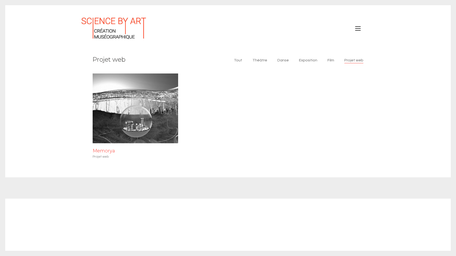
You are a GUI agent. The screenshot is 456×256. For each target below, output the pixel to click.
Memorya (104, 150)
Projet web (353, 60)
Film (331, 60)
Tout (238, 60)
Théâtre (259, 60)
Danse (283, 60)
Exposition (308, 60)
